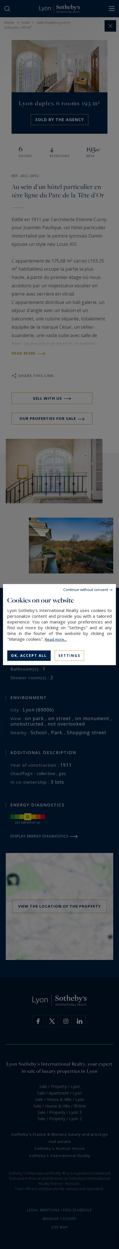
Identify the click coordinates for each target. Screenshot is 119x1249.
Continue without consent (85, 589)
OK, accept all (29, 655)
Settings (69, 655)
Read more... (56, 639)
